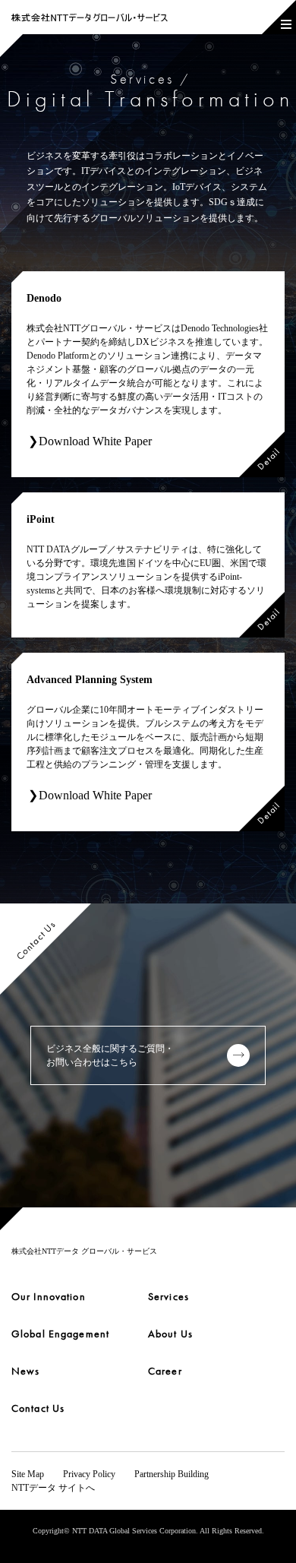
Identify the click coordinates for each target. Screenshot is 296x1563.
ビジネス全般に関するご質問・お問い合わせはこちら (110, 1055)
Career (165, 1370)
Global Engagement (60, 1333)
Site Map (27, 1474)
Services (168, 1296)
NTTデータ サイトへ (53, 1487)
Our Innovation (48, 1296)
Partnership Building (171, 1474)
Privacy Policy (89, 1474)
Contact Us (38, 1408)
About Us (170, 1333)
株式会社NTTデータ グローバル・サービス (84, 1251)
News (25, 1370)
